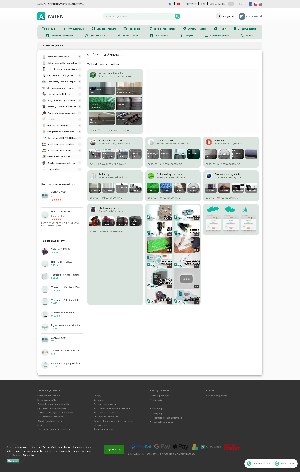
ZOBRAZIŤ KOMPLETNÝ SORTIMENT (165, 164)
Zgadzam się (114, 449)
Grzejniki (186, 35)
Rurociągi (48, 29)
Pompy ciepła (101, 425)
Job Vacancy (217, 4)
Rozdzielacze (133, 29)
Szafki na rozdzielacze (162, 29)
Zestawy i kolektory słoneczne (54, 429)
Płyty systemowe (73, 29)
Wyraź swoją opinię (216, 396)
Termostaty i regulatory (59, 35)
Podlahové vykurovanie (169, 174)
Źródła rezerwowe (104, 429)
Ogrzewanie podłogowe (50, 417)
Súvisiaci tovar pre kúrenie (113, 140)
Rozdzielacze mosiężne (106, 412)
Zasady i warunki (160, 390)
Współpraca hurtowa (217, 35)
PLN (241, 4)
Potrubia (219, 140)
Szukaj (177, 16)
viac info (29, 455)
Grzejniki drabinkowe (105, 404)
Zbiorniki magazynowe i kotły (53, 404)
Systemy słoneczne (195, 29)
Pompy (220, 29)
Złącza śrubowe (128, 35)
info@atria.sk (153, 454)
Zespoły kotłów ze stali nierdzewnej (113, 421)
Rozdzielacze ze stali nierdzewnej (112, 408)
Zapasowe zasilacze (245, 29)
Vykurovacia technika (111, 73)
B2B (203, 4)
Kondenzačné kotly (167, 140)
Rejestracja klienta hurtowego (166, 418)
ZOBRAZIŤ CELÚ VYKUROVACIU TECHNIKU (110, 130)
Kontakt (191, 4)
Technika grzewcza (49, 390)
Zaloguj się (156, 413)
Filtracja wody (159, 35)
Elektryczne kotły (47, 400)
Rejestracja (156, 408)
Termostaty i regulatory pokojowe (56, 412)
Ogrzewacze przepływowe (52, 408)
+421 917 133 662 (260, 463)
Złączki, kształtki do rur (50, 421)
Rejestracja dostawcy (161, 422)
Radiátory (104, 174)
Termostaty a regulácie (227, 174)
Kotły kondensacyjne (103, 29)
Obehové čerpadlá (109, 208)
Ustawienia (13, 461)
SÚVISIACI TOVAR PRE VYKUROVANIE (108, 164)
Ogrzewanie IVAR (95, 35)
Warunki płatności (159, 396)
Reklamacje (156, 400)
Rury (40, 425)
